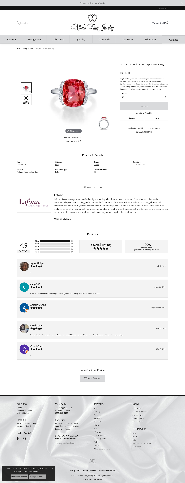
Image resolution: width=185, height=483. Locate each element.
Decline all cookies (19, 477)
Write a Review (92, 378)
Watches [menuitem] (97, 432)
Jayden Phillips (36, 263)
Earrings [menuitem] (97, 411)
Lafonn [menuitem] (135, 440)
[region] (73, 93)
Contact (173, 39)
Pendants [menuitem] (97, 415)
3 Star (37, 246)
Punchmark (97, 479)
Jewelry (81, 39)
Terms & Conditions (89, 470)
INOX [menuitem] (134, 436)
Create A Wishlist (139, 411)
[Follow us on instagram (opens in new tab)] (24, 438)
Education (150, 39)
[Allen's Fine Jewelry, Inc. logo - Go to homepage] (92, 22)
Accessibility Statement (107, 470)
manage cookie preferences (26, 471)
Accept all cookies (38, 477)
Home (18, 48)
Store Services (138, 415)
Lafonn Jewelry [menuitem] (100, 438)
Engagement (35, 39)
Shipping (131, 118)
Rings (31, 48)
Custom (11, 39)
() (72, 241)
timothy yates (36, 325)
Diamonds (104, 39)
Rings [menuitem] (96, 408)
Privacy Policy (138, 422)
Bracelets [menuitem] (98, 422)
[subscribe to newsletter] (87, 443)
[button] (163, 8)
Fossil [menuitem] (134, 433)
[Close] (181, 3)
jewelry (25, 48)
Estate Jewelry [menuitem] (100, 435)
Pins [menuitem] (95, 428)
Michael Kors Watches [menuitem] (141, 443)
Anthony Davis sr (38, 304)
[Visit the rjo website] (92, 461)
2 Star (37, 249)
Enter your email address (65, 438)
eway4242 (35, 284)
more (158, 89)
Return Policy (138, 418)
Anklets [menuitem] (97, 442)
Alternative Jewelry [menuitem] (102, 449)
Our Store (127, 39)
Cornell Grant (36, 346)
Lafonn (96, 164)
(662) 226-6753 (73, 140)
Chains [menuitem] (97, 445)
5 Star (37, 241)
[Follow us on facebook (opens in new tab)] (17, 438)
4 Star (37, 244)
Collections (58, 39)
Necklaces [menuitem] (98, 418)
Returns (157, 118)
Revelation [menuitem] (136, 446)
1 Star (37, 252)
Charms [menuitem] (97, 425)
